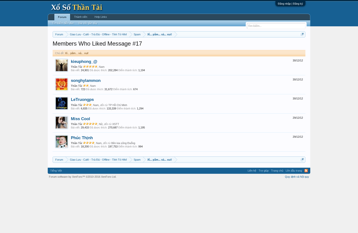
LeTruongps (82, 99)
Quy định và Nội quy (297, 176)
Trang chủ (277, 170)
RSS (306, 170)
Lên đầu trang (294, 170)
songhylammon (86, 80)
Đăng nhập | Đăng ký (290, 3)
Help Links (100, 16)
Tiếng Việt (56, 170)
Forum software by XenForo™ (82, 176)
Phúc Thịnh (82, 137)
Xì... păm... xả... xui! (76, 53)
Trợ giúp (264, 170)
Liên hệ (252, 170)
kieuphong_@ (84, 61)
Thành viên (80, 16)
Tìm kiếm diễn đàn (63, 23)
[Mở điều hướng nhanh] (302, 34)
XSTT (115, 124)
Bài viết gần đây (88, 23)
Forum (62, 17)
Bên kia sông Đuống (123, 143)
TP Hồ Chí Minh (117, 105)
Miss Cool (80, 118)
